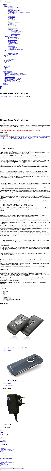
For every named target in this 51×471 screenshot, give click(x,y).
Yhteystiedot (5, 84)
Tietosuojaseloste (3, 452)
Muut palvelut (8, 69)
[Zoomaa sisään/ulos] (0, 469)
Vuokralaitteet (8, 60)
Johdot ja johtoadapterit (10, 72)
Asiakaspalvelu (3, 440)
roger (18, 138)
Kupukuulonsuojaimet (12, 11)
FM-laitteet (10, 23)
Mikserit (7, 55)
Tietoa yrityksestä (3, 437)
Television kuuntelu (9, 137)
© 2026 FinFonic (4, 468)
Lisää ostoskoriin (4, 134)
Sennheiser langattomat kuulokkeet (7, 461)
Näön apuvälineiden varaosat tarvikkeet (13, 81)
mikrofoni (11, 138)
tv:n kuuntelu (31, 138)
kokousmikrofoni (26, 137)
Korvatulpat (10, 9)
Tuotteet (4, 5)
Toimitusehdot (3, 447)
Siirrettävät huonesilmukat (16, 32)
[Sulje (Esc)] (4, 469)
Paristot (6, 58)
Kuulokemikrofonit (12, 41)
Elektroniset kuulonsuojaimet (14, 10)
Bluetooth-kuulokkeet (12, 37)
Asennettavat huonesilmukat (16, 31)
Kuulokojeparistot (11, 59)
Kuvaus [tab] (4, 145)
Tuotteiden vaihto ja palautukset (6, 450)
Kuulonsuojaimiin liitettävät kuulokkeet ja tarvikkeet (19, 12)
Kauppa (4, 83)
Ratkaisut (5, 4)
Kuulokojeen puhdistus (13, 18)
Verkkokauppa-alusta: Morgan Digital (16, 468)
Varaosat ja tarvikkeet (7, 71)
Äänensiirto (5, 96)
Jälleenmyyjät (3, 441)
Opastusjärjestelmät (9, 56)
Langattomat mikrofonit (13, 53)
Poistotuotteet (8, 62)
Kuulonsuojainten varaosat (13, 13)
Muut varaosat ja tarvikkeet (11, 80)
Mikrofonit (7, 52)
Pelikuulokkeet (11, 44)
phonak (15, 138)
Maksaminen (2, 448)
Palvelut (4, 63)
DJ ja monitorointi (12, 48)
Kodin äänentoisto (12, 42)
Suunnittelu (7, 66)
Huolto (6, 67)
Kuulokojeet (7, 15)
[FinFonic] (2, 2)
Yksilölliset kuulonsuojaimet (14, 7)
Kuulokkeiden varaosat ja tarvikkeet (15, 49)
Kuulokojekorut (11, 19)
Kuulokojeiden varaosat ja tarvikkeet (13, 78)
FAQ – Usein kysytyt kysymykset (7, 449)
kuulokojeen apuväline (35, 137)
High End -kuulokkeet (12, 40)
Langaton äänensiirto (12, 96)
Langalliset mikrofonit (12, 54)
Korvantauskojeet (11, 16)
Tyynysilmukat (14, 35)
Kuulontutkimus (8, 65)
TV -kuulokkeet (11, 46)
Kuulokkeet (7, 36)
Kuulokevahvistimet (9, 50)
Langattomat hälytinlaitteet (13, 22)
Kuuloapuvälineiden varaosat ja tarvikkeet (14, 73)
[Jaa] (3, 469)
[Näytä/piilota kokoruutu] (1, 469)
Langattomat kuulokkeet (13, 43)
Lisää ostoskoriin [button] (10, 390)
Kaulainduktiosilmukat (15, 34)
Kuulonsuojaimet (8, 6)
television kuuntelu (24, 138)
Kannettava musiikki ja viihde (14, 38)
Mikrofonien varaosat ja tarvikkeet (12, 79)
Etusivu (1, 96)
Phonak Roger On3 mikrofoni (35, 130)
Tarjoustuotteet (8, 61)
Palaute (1, 451)
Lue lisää (9, 350)
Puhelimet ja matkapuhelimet (14, 26)
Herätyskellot (11, 24)
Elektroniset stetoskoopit (13, 28)
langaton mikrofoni (44, 137)
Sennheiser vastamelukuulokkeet (7, 462)
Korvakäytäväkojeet (12, 17)
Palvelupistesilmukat (15, 30)
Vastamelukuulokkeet (12, 47)
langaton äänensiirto (4, 138)
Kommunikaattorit (12, 25)
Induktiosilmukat (11, 29)
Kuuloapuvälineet (9, 20)
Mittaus (6, 68)
